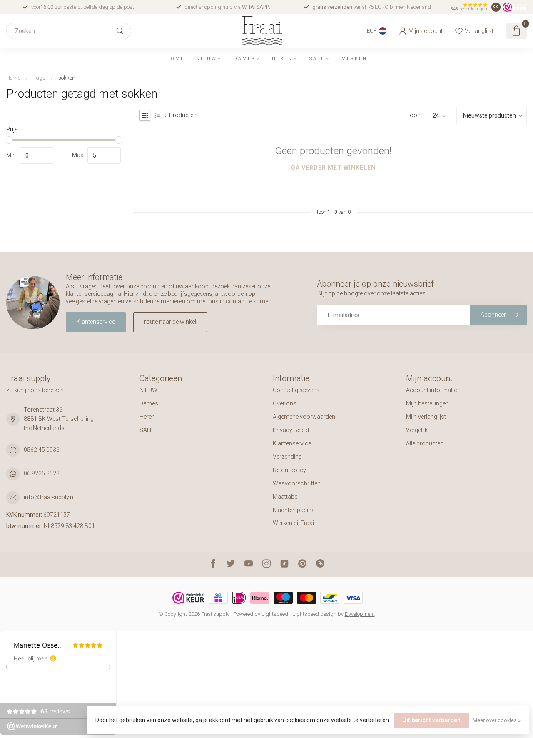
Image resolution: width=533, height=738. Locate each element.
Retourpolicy (289, 470)
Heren (282, 58)
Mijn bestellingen (427, 403)
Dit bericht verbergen (431, 720)
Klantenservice (96, 321)
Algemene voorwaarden (304, 416)
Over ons (284, 403)
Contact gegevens (296, 390)
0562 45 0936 (42, 449)
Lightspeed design (314, 614)
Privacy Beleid (291, 430)
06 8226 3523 (42, 473)
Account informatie (431, 390)
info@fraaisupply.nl (49, 497)
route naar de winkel (170, 321)
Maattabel (286, 496)
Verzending (287, 456)
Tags (39, 78)
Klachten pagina (294, 510)
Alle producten (424, 443)
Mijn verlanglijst (426, 416)
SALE (317, 58)
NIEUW (206, 58)
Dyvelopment (360, 614)
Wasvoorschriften (297, 483)
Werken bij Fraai (293, 523)
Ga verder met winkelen (333, 167)
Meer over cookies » (497, 720)
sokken (66, 78)
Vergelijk (417, 430)
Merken (354, 58)
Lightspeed (275, 614)
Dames (244, 58)
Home (175, 58)
